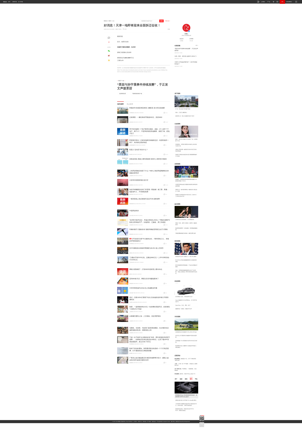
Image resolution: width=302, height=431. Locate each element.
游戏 (186, 379)
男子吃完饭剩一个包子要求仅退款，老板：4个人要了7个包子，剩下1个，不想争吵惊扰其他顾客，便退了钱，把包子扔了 (149, 131)
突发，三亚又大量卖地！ (181, 112)
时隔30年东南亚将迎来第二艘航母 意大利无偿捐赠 (147, 108)
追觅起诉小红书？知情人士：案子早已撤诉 (185, 256)
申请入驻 (167, 20)
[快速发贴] (108, 37)
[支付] (274, 1)
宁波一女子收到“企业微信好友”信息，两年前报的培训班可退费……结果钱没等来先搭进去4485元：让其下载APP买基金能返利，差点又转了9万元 (149, 339)
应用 (9, 1)
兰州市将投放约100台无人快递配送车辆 (143, 288)
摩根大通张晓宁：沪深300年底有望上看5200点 (145, 269)
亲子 (176, 379)
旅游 (181, 379)
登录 (282, 1)
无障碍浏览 (14, 1)
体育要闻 (177, 164)
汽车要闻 (177, 316)
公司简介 (135, 423)
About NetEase (129, 423)
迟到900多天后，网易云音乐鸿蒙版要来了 (144, 279)
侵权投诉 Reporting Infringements (183, 423)
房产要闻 (177, 93)
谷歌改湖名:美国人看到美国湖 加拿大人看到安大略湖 (147, 159)
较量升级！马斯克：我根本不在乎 (183, 308)
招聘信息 (144, 423)
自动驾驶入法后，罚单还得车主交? (184, 296)
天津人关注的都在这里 (186, 35)
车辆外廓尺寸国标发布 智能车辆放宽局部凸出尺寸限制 (148, 229)
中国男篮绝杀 (134, 211)
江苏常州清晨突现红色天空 (138, 180)
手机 (196, 379)
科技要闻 (177, 281)
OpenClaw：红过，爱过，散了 (182, 305)
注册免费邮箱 (289, 1)
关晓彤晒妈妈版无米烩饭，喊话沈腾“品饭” (185, 233)
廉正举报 (173, 423)
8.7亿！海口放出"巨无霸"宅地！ (183, 109)
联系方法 (140, 423)
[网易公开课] (263, 1)
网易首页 (5, 1)
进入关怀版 (20, 1)
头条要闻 (177, 124)
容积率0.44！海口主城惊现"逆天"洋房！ (185, 116)
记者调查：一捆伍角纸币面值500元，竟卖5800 (145, 117)
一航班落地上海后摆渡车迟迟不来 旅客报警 (144, 199)
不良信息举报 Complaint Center (163, 423)
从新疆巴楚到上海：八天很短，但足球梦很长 (145, 316)
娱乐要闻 (177, 204)
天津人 (120, 29)
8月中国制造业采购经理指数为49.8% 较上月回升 (146, 248)
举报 (169, 29)
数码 (191, 379)
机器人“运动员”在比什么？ (138, 149)
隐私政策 (154, 423)
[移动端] (258, 1)
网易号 (110, 20)
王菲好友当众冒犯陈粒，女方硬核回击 (184, 219)
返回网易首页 (122, 93)
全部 (196, 45)
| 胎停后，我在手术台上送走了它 (185, 373)
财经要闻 (177, 241)
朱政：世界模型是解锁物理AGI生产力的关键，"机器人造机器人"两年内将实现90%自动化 (186, 272)
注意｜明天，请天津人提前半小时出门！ (186, 56)
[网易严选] (269, 1)
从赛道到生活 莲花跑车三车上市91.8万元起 (186, 332)
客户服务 (149, 423)
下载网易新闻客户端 (137, 93)
